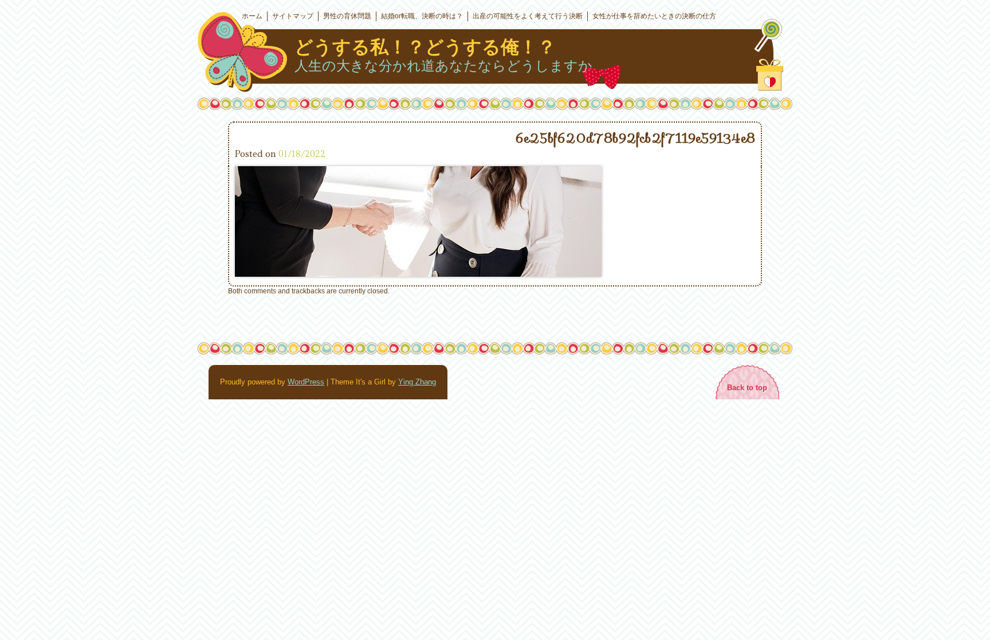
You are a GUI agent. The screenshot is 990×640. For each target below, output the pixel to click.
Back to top (747, 387)
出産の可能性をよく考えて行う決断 (528, 16)
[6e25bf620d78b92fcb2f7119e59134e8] (418, 273)
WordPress (306, 382)
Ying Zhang (417, 382)
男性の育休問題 (347, 16)
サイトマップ (292, 16)
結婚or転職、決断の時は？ (422, 16)
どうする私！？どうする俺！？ (425, 47)
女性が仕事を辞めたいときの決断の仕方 (654, 16)
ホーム (252, 16)
